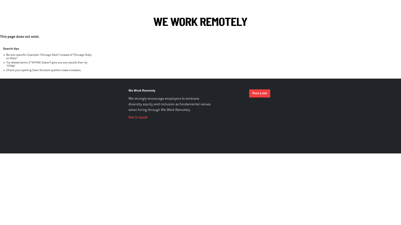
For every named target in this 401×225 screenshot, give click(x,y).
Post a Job (259, 93)
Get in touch (138, 117)
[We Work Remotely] (200, 22)
